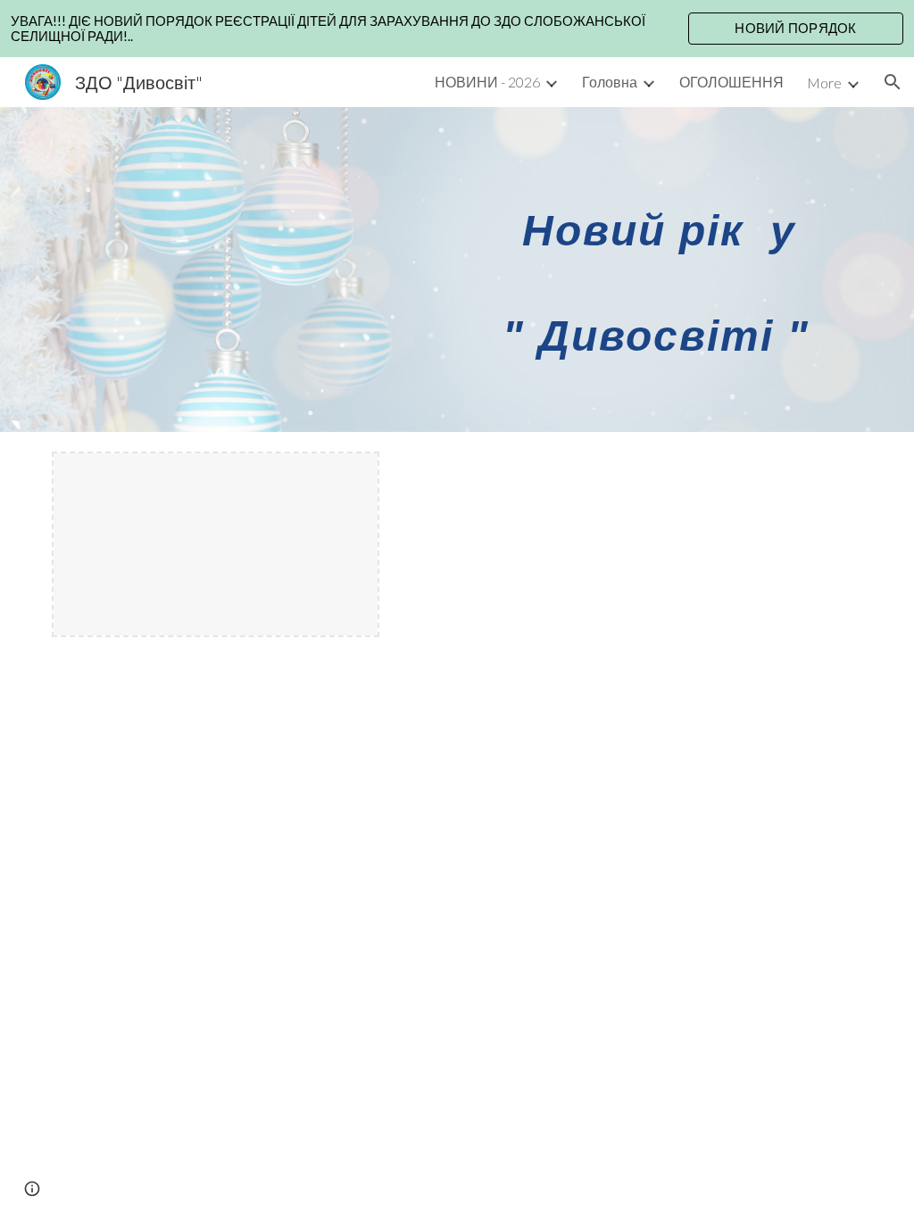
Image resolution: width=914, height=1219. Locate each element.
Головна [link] (609, 81)
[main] (629, 269)
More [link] (824, 82)
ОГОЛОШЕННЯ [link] (731, 81)
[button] (892, 82)
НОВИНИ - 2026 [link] (487, 81)
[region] (457, 28)
